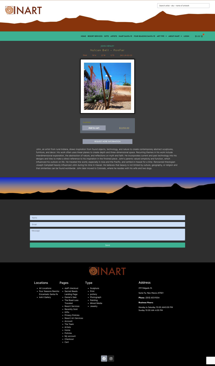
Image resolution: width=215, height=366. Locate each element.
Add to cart (93, 128)
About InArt (174, 36)
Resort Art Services (74, 318)
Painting (94, 300)
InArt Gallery (45, 297)
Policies (68, 333)
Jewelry (93, 306)
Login (186, 36)
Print (92, 291)
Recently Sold (71, 309)
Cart (67, 342)
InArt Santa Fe (125, 36)
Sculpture (94, 288)
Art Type (160, 36)
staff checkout (71, 288)
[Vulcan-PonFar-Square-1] (107, 86)
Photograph (95, 297)
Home (83, 36)
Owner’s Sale (71, 297)
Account (68, 321)
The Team (69, 324)
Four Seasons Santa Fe (144, 36)
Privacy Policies (72, 315)
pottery (93, 294)
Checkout (69, 339)
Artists (113, 36)
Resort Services (95, 36)
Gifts (106, 36)
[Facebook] (104, 358)
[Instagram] (111, 358)
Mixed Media (96, 303)
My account (70, 336)
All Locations (45, 288)
